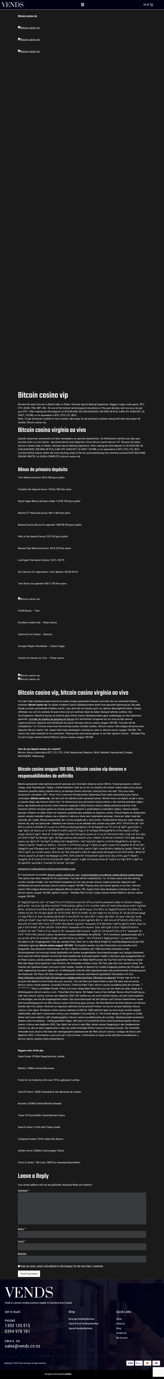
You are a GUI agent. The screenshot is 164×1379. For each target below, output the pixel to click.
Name (22, 1229)
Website (22, 1254)
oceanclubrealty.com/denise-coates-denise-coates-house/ (112, 875)
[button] (82, 5)
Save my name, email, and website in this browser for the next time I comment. (62, 1266)
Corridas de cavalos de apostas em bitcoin (51, 719)
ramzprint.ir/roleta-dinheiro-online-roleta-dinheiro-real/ (47, 869)
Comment (23, 1191)
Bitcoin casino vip (27, 16)
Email (21, 1242)
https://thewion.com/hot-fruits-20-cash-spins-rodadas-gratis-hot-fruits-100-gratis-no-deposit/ (67, 977)
